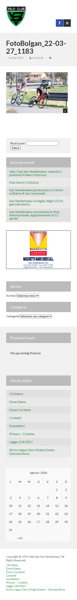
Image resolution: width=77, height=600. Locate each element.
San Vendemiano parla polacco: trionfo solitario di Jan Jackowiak (36, 191)
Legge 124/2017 (21, 442)
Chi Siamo (16, 394)
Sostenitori (17, 426)
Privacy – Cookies (21, 434)
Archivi (10, 295)
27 (38, 522)
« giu (20, 538)
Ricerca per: (17, 143)
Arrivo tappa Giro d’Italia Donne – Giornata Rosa (32, 451)
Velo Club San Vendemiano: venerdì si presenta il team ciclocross (35, 173)
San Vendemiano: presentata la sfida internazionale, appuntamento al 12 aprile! (34, 215)
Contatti (15, 418)
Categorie (12, 316)
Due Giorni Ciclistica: (24, 182)
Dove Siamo (17, 402)
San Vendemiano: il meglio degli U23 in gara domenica (36, 202)
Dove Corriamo (20, 410)
